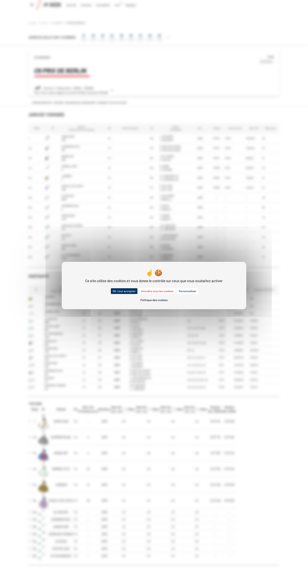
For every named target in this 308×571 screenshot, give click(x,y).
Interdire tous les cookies (157, 291)
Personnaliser (187, 291)
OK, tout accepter (124, 291)
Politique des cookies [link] (154, 300)
